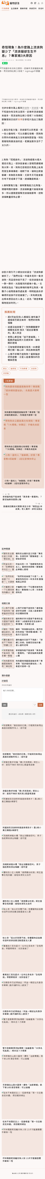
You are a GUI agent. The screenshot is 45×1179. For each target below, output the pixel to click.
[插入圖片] (35, 705)
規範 (4, 705)
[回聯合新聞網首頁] (5, 3)
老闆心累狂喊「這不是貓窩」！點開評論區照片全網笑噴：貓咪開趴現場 (24, 339)
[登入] (39, 3)
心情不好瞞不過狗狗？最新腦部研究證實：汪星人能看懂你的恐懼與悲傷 (24, 356)
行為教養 (5, 8)
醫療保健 (24, 8)
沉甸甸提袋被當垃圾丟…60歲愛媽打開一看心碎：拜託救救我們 (24, 348)
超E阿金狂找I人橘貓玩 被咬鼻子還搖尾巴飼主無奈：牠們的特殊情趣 (24, 319)
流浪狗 (34, 368)
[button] (32, 3)
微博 (20, 119)
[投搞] (35, 3)
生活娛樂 (14, 8)
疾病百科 (33, 8)
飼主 (5, 368)
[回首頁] (10, 3)
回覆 (40, 705)
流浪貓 (6, 373)
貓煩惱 (13, 368)
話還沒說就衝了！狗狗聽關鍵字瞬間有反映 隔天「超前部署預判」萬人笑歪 (24, 329)
